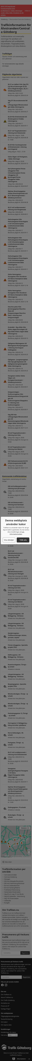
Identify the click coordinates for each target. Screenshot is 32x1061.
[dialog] (16, 530)
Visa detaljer (9, 540)
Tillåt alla (23, 540)
